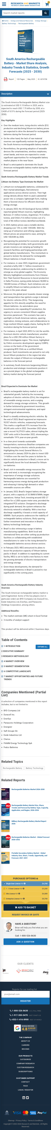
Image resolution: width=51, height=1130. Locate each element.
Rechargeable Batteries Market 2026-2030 (28, 789)
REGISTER (25, 1001)
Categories (25, 1059)
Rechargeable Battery (12, 768)
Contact (25, 1082)
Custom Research (25, 1067)
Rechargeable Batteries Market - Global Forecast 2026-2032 (31, 838)
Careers (25, 1045)
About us (25, 1041)
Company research (25, 1063)
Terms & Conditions (35, 1121)
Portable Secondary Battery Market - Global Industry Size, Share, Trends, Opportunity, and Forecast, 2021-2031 (29, 855)
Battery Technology (34, 768)
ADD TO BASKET (25, 907)
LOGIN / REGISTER (25, 1090)
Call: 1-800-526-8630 (25, 935)
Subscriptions (25, 1071)
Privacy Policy (21, 1121)
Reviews (25, 1049)
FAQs (25, 1086)
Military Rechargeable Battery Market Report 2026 (29, 822)
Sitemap (11, 1121)
